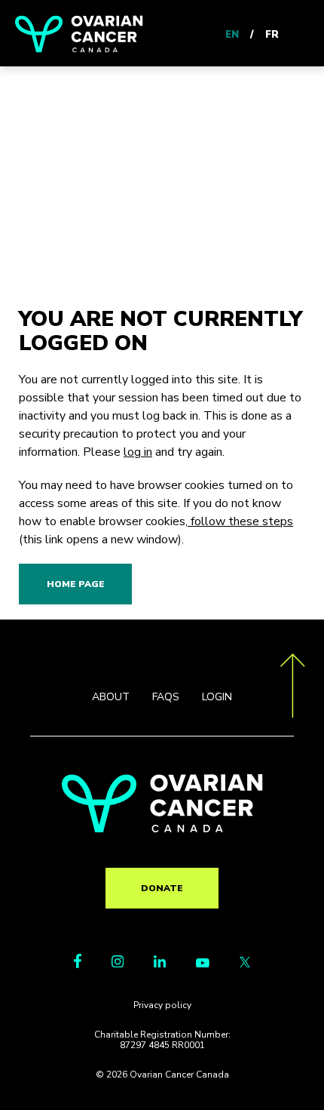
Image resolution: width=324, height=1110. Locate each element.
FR (272, 35)
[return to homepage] (162, 828)
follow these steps (240, 521)
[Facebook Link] (77, 964)
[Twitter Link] (245, 963)
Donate (162, 888)
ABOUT (111, 697)
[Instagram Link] (118, 963)
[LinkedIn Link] (160, 963)
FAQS (165, 697)
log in (138, 452)
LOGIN (217, 697)
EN (232, 35)
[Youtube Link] (202, 963)
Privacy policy (162, 1005)
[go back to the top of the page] (292, 688)
